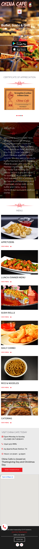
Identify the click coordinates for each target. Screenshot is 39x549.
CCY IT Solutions (26, 530)
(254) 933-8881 (10, 444)
